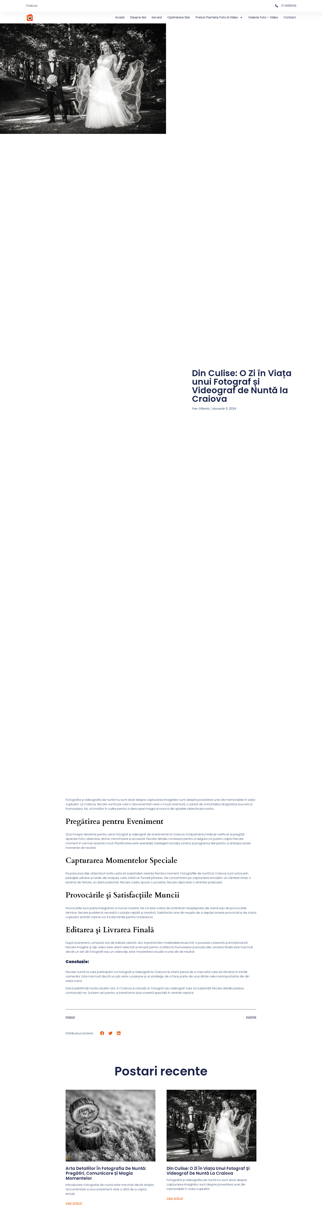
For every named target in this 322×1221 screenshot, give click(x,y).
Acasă (119, 17)
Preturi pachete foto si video (216, 17)
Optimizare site (178, 17)
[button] (102, 1033)
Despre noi (138, 17)
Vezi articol (74, 1203)
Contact (290, 17)
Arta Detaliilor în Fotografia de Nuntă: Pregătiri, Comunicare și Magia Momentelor (106, 1173)
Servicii (157, 17)
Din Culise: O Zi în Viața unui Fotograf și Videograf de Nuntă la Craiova (208, 1171)
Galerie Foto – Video (263, 17)
